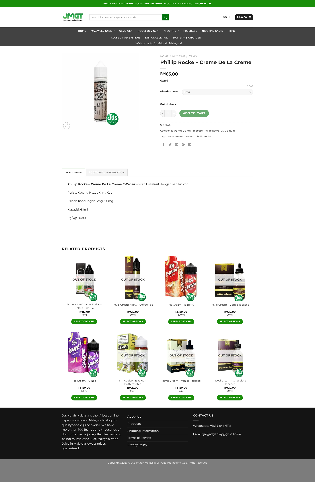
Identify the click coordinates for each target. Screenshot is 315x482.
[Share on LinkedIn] (190, 145)
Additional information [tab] (107, 172)
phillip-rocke (203, 136)
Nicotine (170, 31)
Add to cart (194, 113)
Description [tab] (73, 172)
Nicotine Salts (212, 31)
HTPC (231, 31)
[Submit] (165, 17)
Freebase (190, 31)
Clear (249, 86)
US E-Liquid (228, 130)
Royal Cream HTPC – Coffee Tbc (132, 304)
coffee (170, 136)
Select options (84, 321)
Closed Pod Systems (126, 37)
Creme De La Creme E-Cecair (113, 184)
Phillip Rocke (211, 130)
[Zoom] (66, 125)
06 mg (187, 130)
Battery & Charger (187, 37)
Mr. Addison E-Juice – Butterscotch (132, 382)
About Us (134, 416)
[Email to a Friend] (177, 145)
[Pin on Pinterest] (183, 145)
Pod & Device (147, 31)
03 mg (193, 56)
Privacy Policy (137, 445)
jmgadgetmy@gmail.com (222, 434)
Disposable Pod (156, 37)
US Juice (125, 31)
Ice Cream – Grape (84, 380)
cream (179, 136)
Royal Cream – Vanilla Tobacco (181, 380)
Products (134, 423)
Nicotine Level (169, 91)
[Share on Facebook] (164, 145)
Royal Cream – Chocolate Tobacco (230, 382)
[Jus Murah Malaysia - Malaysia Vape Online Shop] (73, 17)
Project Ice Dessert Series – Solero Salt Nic (84, 306)
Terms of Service (139, 437)
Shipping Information (143, 431)
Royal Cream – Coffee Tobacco (230, 304)
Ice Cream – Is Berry (181, 304)
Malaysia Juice (101, 31)
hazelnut (189, 136)
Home (82, 31)
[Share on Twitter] (170, 145)
